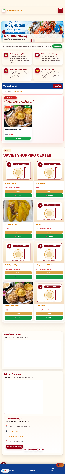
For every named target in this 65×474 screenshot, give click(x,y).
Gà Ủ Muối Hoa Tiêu (11, 224)
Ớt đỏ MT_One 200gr (11, 265)
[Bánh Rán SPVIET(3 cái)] (18, 293)
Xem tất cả (57, 86)
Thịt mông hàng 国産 (11, 183)
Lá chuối (38, 224)
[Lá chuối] (49, 211)
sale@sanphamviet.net (16, 436)
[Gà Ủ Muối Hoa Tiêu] (18, 211)
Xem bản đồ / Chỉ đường (14, 447)
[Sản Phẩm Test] (49, 170)
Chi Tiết (18, 191)
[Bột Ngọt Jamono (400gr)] (49, 252)
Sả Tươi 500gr (40, 305)
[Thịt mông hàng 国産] (18, 170)
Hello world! (18, 91)
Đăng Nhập (57, 46)
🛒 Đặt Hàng (17, 138)
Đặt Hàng (19, 195)
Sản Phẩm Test (40, 183)
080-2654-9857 (14, 431)
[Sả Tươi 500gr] (49, 293)
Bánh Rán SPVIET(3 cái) (13, 129)
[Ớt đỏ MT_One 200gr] (18, 252)
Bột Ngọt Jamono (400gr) (44, 265)
